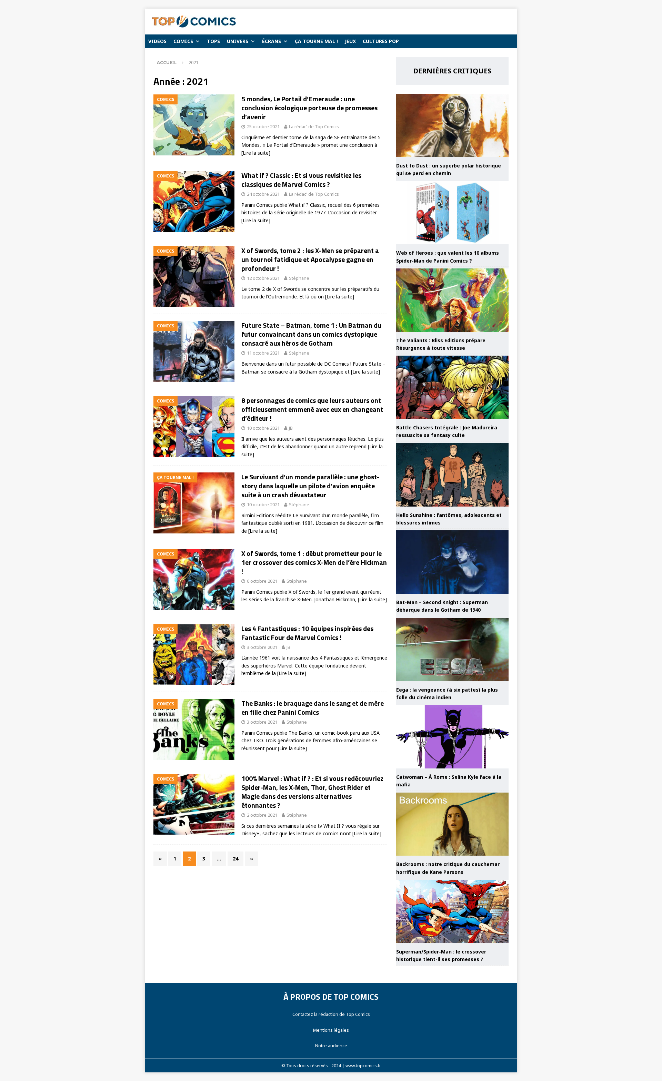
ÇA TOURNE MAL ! (316, 41)
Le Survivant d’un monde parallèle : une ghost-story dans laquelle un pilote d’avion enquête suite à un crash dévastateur (310, 485)
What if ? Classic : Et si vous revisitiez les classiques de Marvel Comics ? (301, 180)
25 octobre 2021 (263, 126)
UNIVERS (237, 41)
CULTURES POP (381, 41)
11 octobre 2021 (263, 353)
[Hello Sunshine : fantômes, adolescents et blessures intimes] (452, 475)
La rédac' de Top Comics (314, 126)
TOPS (213, 41)
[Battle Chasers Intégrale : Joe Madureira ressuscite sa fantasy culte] (452, 387)
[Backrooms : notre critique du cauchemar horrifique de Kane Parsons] (452, 824)
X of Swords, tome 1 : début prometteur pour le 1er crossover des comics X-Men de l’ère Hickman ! (314, 562)
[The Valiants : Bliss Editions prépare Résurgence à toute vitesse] (452, 300)
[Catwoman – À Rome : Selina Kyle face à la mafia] (452, 736)
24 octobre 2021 (263, 194)
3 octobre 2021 (262, 647)
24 (235, 858)
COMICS (183, 41)
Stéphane (299, 278)
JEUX (350, 41)
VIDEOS (157, 41)
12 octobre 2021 (263, 278)
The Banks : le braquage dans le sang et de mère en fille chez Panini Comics (312, 707)
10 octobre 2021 (263, 428)
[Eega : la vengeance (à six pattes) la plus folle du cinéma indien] (452, 649)
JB (291, 428)
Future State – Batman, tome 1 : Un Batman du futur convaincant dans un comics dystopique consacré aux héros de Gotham (311, 334)
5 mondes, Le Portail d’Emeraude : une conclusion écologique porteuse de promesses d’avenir (309, 107)
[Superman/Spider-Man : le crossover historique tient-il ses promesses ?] (452, 911)
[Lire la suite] (255, 153)
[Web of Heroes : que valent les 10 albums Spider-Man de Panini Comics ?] (452, 212)
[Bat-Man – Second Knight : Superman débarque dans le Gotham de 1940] (452, 562)
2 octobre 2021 (262, 815)
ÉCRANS (271, 41)
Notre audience (331, 1045)
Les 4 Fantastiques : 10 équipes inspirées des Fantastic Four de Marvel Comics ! (307, 633)
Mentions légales (331, 1030)
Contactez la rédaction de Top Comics (331, 1014)
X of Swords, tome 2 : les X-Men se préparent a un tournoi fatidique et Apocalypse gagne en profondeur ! (310, 259)
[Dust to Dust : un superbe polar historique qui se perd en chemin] (452, 125)
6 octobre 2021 (262, 581)
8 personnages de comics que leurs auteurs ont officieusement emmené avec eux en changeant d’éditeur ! (312, 409)
